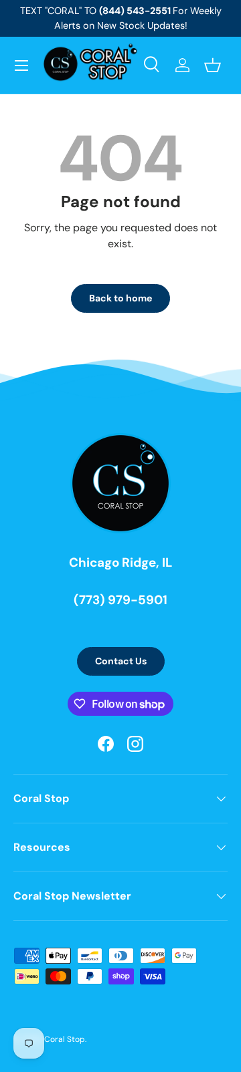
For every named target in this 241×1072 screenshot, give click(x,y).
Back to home (120, 298)
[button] (212, 65)
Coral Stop (64, 1039)
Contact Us (121, 661)
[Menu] (21, 65)
